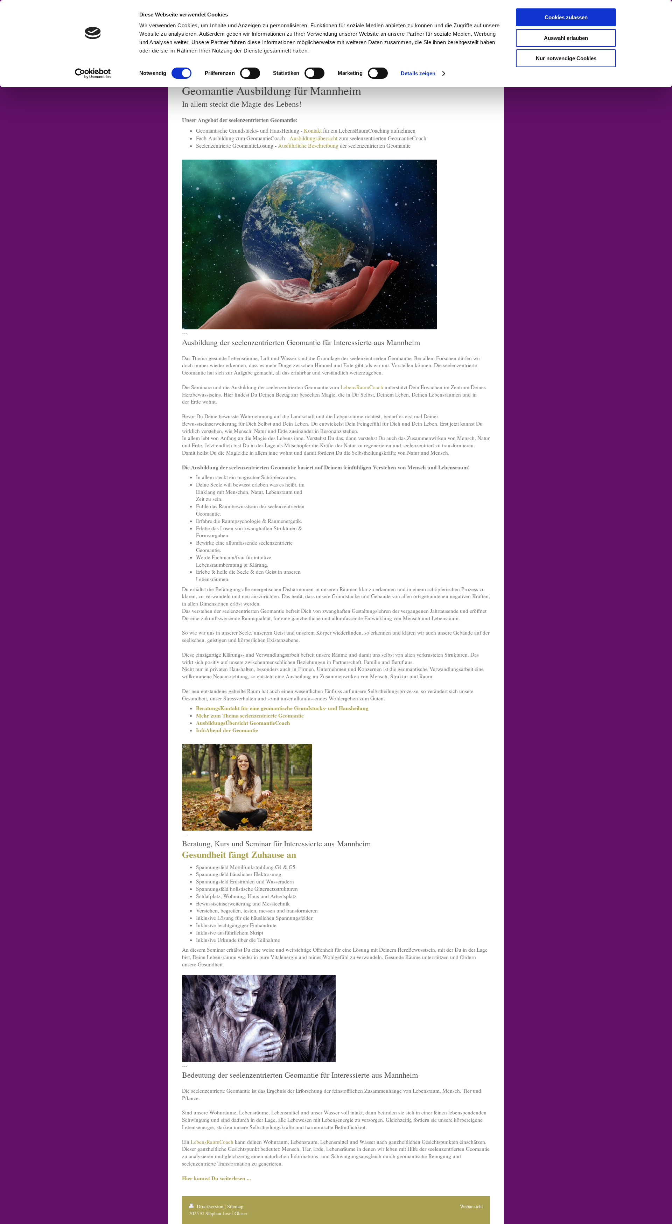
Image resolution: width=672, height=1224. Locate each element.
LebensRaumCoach (362, 387)
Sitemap (235, 1206)
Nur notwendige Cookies (566, 58)
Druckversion (210, 1206)
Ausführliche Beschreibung (308, 145)
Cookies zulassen (566, 17)
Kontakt (313, 130)
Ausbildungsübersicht (313, 138)
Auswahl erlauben (566, 38)
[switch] (250, 73)
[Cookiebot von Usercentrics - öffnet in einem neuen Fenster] (93, 73)
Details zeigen (418, 73)
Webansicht (471, 1206)
